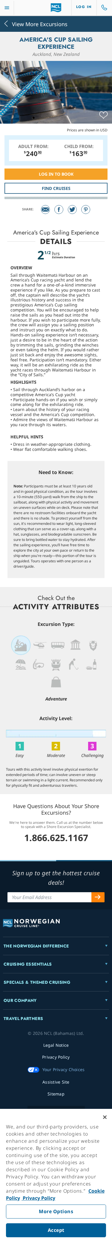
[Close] (104, 1117)
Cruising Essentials (28, 964)
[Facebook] (58, 209)
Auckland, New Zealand (56, 54)
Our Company (20, 1000)
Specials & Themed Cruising (37, 982)
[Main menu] (7, 8)
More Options (56, 1211)
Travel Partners (23, 1018)
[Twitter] (72, 209)
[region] (56, 1175)
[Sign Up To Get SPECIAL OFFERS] (98, 897)
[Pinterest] (85, 209)
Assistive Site (56, 1082)
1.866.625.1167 (56, 838)
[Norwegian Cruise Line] (56, 7)
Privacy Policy (38, 1198)
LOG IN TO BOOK (56, 174)
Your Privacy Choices (63, 1069)
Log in (84, 7)
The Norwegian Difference (36, 946)
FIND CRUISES (56, 188)
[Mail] (45, 209)
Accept (56, 1230)
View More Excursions (39, 24)
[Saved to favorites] (103, 115)
